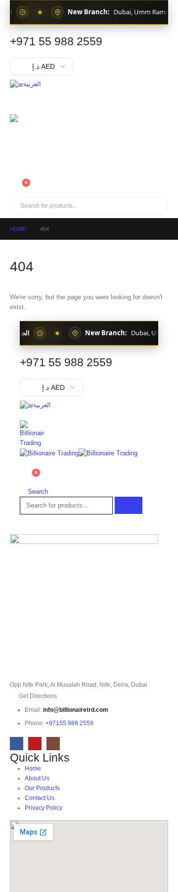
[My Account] (14, 173)
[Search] (122, 205)
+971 (69, 723)
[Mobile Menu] (19, 102)
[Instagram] (53, 743)
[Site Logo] (37, 141)
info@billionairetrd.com (75, 709)
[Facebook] (16, 743)
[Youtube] (35, 743)
